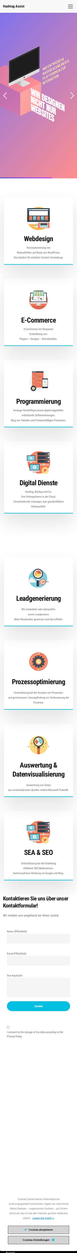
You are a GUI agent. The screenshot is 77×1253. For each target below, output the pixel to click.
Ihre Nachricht (14, 975)
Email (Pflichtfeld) (16, 953)
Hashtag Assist (13, 6)
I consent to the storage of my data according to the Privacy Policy (35, 1034)
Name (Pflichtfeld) (17, 931)
